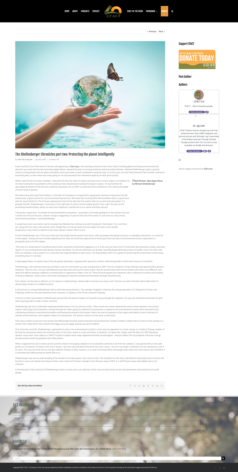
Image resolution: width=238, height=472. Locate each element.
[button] (171, 11)
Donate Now (20, 429)
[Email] (205, 151)
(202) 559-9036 (119, 449)
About (17, 418)
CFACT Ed (21, 159)
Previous (152, 31)
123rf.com (208, 169)
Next (161, 31)
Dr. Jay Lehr (28, 159)
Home (17, 412)
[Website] (207, 112)
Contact (18, 423)
